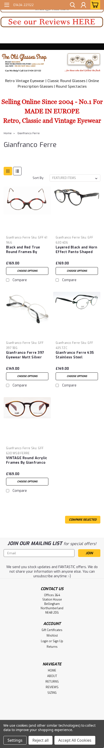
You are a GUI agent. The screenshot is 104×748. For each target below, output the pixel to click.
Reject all (40, 740)
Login (44, 641)
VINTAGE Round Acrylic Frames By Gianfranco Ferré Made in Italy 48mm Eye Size (26, 460)
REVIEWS (52, 687)
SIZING (52, 693)
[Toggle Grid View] (8, 171)
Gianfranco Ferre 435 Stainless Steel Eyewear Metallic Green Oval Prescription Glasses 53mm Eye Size (76, 355)
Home (8, 133)
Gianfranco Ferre (28, 133)
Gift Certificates (52, 630)
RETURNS (52, 682)
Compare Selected (83, 520)
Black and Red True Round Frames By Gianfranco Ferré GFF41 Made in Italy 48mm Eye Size (27, 250)
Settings (14, 740)
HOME (52, 670)
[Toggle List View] (17, 171)
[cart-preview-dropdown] (94, 4)
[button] (52, 22)
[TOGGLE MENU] (6, 5)
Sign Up (58, 641)
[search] (72, 5)
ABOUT (52, 676)
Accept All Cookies (74, 740)
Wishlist (52, 636)
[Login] (83, 5)
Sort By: (38, 178)
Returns (52, 647)
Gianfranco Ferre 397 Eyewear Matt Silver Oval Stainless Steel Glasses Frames (25, 355)
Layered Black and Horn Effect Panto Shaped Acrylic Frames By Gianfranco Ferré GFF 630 (76, 250)
